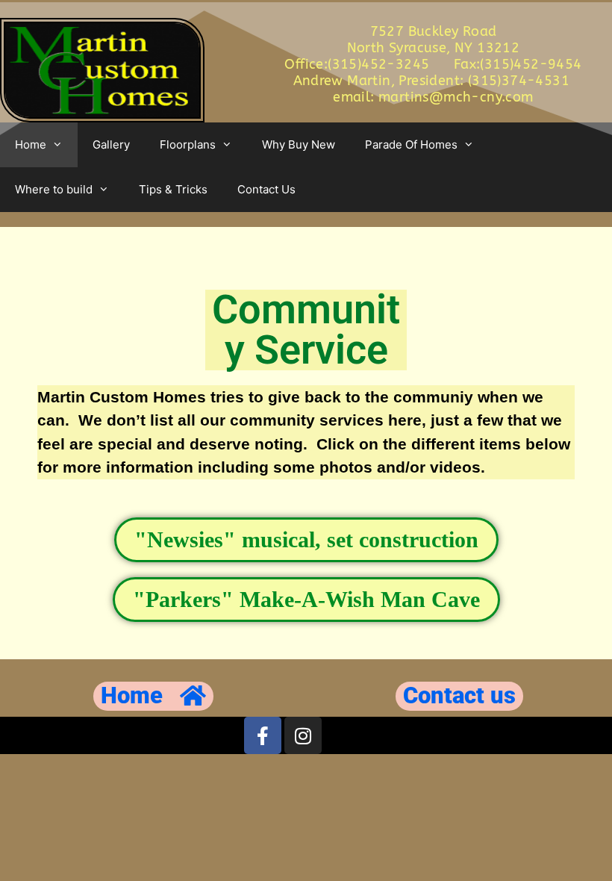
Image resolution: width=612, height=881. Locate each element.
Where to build (54, 189)
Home (30, 144)
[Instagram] (303, 735)
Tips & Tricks (173, 189)
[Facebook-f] (262, 735)
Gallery (111, 144)
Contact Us (266, 189)
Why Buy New (298, 144)
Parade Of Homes (411, 144)
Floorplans (188, 144)
